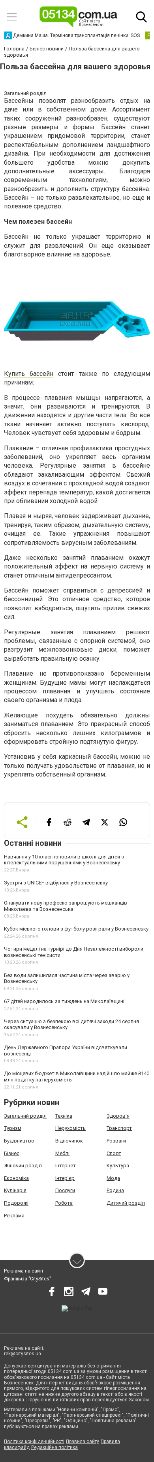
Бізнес (11, 1153)
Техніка (63, 1116)
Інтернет (65, 1165)
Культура (118, 1165)
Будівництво (19, 1141)
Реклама (14, 1216)
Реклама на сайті (23, 1271)
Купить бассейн (28, 373)
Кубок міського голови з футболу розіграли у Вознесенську (76, 929)
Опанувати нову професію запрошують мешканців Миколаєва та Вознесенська (65, 906)
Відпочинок (69, 1141)
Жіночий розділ (23, 1165)
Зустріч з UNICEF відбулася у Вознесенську (56, 883)
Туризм (12, 1128)
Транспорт (119, 1128)
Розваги (116, 1141)
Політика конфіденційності (34, 1441)
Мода (113, 1178)
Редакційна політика (54, 1447)
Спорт (114, 1153)
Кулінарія (15, 1190)
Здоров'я (118, 1116)
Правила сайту (82, 1441)
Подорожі (16, 1203)
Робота (64, 1203)
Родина (115, 1190)
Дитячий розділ (126, 1203)
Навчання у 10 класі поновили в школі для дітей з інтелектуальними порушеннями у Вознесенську (64, 860)
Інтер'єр (65, 1178)
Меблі (62, 1153)
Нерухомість (70, 1128)
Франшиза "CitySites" (27, 1279)
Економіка (16, 1178)
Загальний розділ (25, 1116)
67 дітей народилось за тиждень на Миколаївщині (64, 1001)
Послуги (65, 1190)
